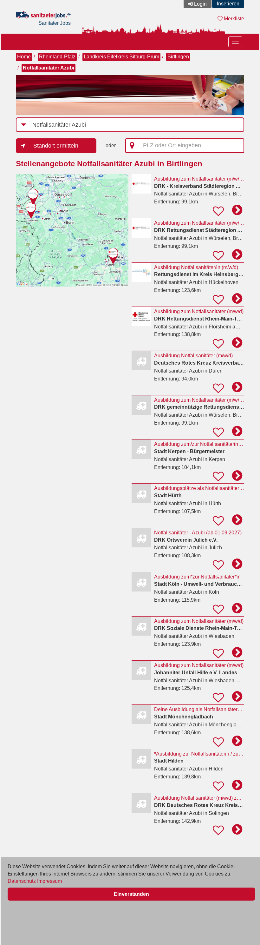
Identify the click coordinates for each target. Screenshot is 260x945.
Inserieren (228, 3)
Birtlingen (178, 56)
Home (24, 56)
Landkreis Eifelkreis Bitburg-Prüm (121, 56)
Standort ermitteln (55, 145)
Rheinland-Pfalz (57, 56)
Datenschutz (22, 881)
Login (200, 4)
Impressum (49, 881)
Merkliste (233, 18)
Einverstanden (131, 894)
